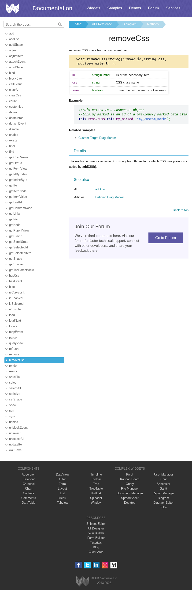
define (13, 112)
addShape (16, 44)
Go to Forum (165, 238)
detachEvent (17, 123)
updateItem (16, 444)
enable (13, 135)
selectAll (15, 388)
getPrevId (15, 236)
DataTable (28, 502)
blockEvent (16, 78)
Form (62, 484)
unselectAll (16, 439)
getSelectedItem (20, 253)
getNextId (15, 219)
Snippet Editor (96, 523)
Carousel (29, 484)
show (12, 405)
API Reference (102, 24)
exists (13, 140)
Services (173, 8)
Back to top (180, 210)
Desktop (129, 502)
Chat (163, 479)
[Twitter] (87, 565)
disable (14, 129)
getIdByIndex (18, 174)
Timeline (96, 474)
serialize (14, 394)
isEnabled (15, 298)
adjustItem (16, 56)
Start (78, 24)
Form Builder (96, 538)
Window (96, 502)
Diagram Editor (163, 502)
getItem (14, 185)
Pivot (129, 474)
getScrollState (18, 242)
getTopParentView (21, 270)
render (13, 365)
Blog (96, 547)
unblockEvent (18, 427)
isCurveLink (17, 292)
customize (16, 106)
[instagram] (105, 565)
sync (12, 416)
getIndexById (18, 180)
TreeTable (96, 488)
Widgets (93, 8)
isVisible (15, 309)
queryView (16, 343)
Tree (96, 484)
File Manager (130, 488)
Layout (62, 488)
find (11, 151)
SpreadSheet (130, 498)
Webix (82, 581)
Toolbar (96, 479)
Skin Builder (96, 533)
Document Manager (130, 493)
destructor (16, 118)
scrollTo (14, 377)
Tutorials (96, 542)
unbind (13, 422)
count (13, 101)
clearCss (15, 95)
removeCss (17, 360)
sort (11, 410)
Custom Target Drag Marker (97, 138)
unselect (15, 433)
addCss (14, 39)
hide (12, 287)
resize (13, 371)
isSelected (16, 303)
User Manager (163, 474)
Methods (153, 24)
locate (13, 326)
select (13, 382)
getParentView (19, 230)
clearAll (14, 89)
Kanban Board (129, 479)
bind (12, 73)
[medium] (114, 565)
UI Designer (96, 528)
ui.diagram (129, 24)
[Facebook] (78, 565)
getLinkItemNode (20, 208)
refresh (13, 348)
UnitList (96, 493)
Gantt (163, 488)
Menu (62, 498)
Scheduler (163, 484)
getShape (15, 258)
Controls (28, 493)
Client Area (96, 552)
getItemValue (18, 196)
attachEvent (17, 61)
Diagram (163, 498)
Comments (28, 498)
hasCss (14, 275)
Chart (28, 488)
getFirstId (15, 163)
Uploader (96, 498)
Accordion (28, 474)
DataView (62, 474)
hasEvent (15, 281)
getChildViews (18, 157)
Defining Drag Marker (109, 197)
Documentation (52, 8)
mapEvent (16, 332)
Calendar (29, 479)
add (11, 33)
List (62, 493)
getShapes (16, 264)
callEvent (15, 84)
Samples (114, 8)
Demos (135, 8)
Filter (62, 479)
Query (130, 484)
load (12, 315)
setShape (15, 399)
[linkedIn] (96, 565)
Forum (153, 8)
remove (14, 354)
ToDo (163, 507)
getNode (14, 225)
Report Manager (163, 493)
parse (13, 337)
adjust (13, 50)
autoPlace (16, 67)
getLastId (15, 202)
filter (12, 146)
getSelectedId (18, 247)
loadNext (15, 320)
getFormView (18, 168)
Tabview (62, 502)
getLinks (15, 213)
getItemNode (17, 191)
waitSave (15, 450)
